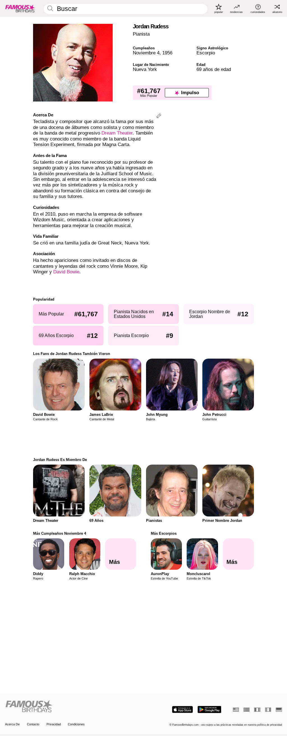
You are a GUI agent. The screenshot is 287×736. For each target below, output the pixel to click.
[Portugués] (246, 710)
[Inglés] (236, 710)
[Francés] (257, 710)
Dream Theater (117, 133)
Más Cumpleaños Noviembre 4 (59, 533)
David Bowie (66, 271)
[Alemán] (279, 710)
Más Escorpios (164, 533)
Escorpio (205, 53)
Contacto (33, 724)
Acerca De (12, 724)
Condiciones (76, 724)
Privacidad (54, 724)
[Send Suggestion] (159, 116)
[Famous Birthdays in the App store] (182, 709)
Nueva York (145, 69)
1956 (167, 53)
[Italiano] (268, 710)
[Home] (73, 706)
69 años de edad (213, 69)
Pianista (141, 34)
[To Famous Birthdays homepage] (20, 8)
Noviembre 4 (146, 53)
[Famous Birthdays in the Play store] (209, 709)
